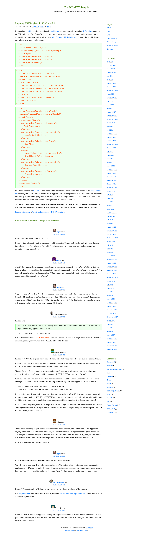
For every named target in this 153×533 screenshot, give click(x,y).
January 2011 (111, 216)
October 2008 (111, 274)
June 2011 (110, 198)
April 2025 (110, 61)
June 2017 (110, 105)
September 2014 (112, 144)
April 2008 (110, 295)
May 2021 (110, 76)
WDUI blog (37, 191)
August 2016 (111, 123)
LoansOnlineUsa (38, 26)
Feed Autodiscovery (22, 212)
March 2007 (111, 335)
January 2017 (111, 112)
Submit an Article (112, 45)
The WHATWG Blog (75, 7)
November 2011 (112, 180)
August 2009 (111, 241)
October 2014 (111, 141)
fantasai (58, 260)
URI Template (87, 31)
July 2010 (110, 220)
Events (109, 380)
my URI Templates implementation (72, 494)
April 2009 (110, 252)
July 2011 (110, 195)
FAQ (108, 31)
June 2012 (110, 155)
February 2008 (112, 302)
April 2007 (110, 331)
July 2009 (110, 245)
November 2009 (112, 231)
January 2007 (111, 342)
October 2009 (111, 234)
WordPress (89, 528)
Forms (49, 26)
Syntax (109, 394)
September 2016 (112, 119)
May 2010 (110, 223)
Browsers (110, 365)
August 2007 (111, 320)
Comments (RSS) (82, 530)
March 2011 (111, 209)
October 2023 (111, 65)
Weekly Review (112, 405)
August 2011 (111, 191)
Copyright (110, 49)
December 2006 (112, 346)
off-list (30, 31)
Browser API (111, 362)
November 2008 (112, 270)
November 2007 (112, 310)
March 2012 (111, 166)
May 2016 (110, 126)
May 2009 (110, 249)
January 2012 (111, 173)
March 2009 (111, 256)
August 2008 (111, 281)
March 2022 (111, 69)
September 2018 (112, 90)
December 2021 (112, 72)
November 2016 (112, 115)
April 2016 (110, 130)
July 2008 (110, 284)
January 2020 (111, 83)
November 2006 (112, 349)
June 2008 (110, 288)
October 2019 (111, 87)
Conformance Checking (114, 369)
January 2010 (111, 227)
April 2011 (110, 205)
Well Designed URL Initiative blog (64, 37)
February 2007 (112, 338)
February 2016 (112, 133)
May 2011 (110, 202)
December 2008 (112, 266)
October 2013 (111, 148)
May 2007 (110, 328)
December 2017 (112, 97)
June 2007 (110, 324)
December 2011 (112, 177)
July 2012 (110, 151)
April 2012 (110, 162)
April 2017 (110, 108)
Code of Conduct (112, 38)
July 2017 (110, 101)
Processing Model (113, 391)
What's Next (111, 409)
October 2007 (111, 313)
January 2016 (111, 137)
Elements (110, 376)
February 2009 (112, 259)
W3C (108, 401)
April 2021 (110, 79)
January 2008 (111, 306)
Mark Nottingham (58, 482)
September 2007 (112, 317)
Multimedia (110, 387)
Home (109, 27)
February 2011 (111, 213)
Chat (108, 34)
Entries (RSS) (69, 530)
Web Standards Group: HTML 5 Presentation (48, 212)
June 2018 (110, 94)
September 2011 (112, 187)
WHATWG (110, 412)
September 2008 (112, 277)
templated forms (24, 494)
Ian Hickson (54, 31)
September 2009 (112, 238)
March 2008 (111, 299)
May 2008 (110, 292)
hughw (59, 232)
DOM (108, 373)
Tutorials (109, 398)
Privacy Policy (111, 42)
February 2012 (112, 169)
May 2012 (110, 159)
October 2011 (111, 184)
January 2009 (111, 263)
